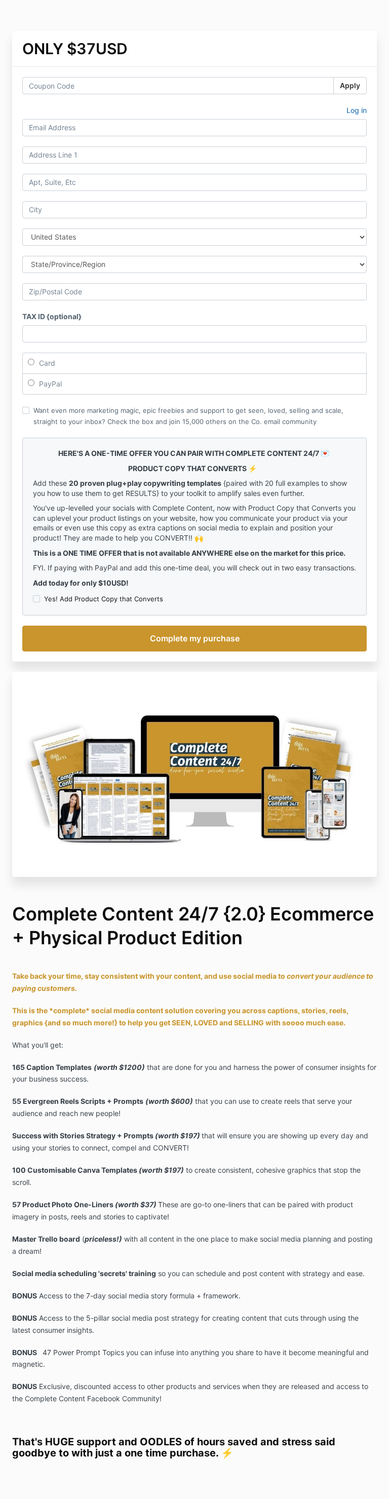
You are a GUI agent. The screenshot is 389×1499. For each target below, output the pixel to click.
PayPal (49, 383)
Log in (356, 110)
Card (46, 363)
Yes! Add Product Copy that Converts (103, 599)
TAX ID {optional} (52, 316)
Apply (350, 85)
